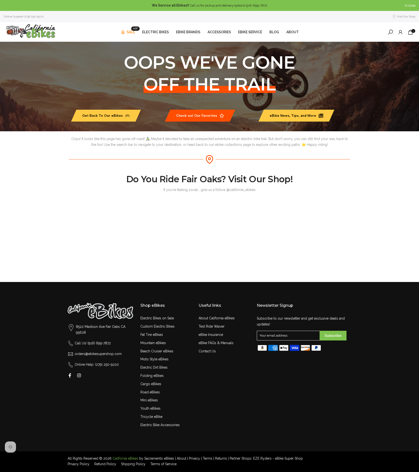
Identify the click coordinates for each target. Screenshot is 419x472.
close (10, 5)
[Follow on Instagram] (79, 375)
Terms (207, 458)
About (181, 458)
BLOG (274, 32)
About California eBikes (217, 318)
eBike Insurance (211, 335)
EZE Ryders (262, 458)
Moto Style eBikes (154, 359)
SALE (132, 31)
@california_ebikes (241, 190)
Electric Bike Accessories (160, 425)
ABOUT (292, 32)
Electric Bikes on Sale (157, 318)
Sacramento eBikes (159, 458)
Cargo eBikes (150, 384)
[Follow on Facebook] (70, 375)
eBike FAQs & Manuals (216, 343)
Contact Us (207, 351)
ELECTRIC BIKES (155, 32)
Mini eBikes (149, 400)
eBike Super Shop (289, 458)
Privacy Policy (78, 464)
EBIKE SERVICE (250, 32)
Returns (221, 458)
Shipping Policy (133, 464)
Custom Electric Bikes (157, 326)
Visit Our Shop (406, 16)
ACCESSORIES (219, 32)
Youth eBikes (150, 408)
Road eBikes (150, 392)
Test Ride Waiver (212, 326)
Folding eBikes (152, 376)
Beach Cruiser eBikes (156, 351)
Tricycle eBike (151, 417)
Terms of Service (163, 464)
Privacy (194, 458)
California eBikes (125, 458)
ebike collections (228, 145)
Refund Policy (105, 464)
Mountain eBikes (153, 343)
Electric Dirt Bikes (154, 367)
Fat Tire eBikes (151, 335)
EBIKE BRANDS (188, 32)
